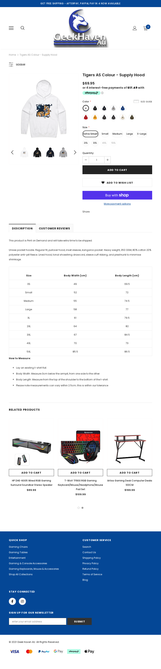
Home (12, 54)
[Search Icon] (23, 28)
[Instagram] (22, 601)
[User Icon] (135, 28)
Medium (117, 133)
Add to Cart (31, 473)
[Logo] (80, 28)
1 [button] (79, 508)
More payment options (117, 203)
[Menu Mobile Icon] (11, 28)
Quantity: (88, 153)
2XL (86, 142)
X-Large (141, 133)
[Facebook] (12, 601)
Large (129, 133)
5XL (114, 142)
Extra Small (90, 133)
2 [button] (82, 508)
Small (105, 133)
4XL (104, 142)
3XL (95, 142)
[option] (43, 108)
